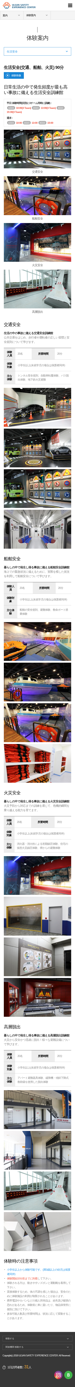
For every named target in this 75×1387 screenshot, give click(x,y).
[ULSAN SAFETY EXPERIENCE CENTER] (29, 8)
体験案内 (31, 15)
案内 (5, 15)
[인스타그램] (58, 1374)
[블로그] (68, 1374)
